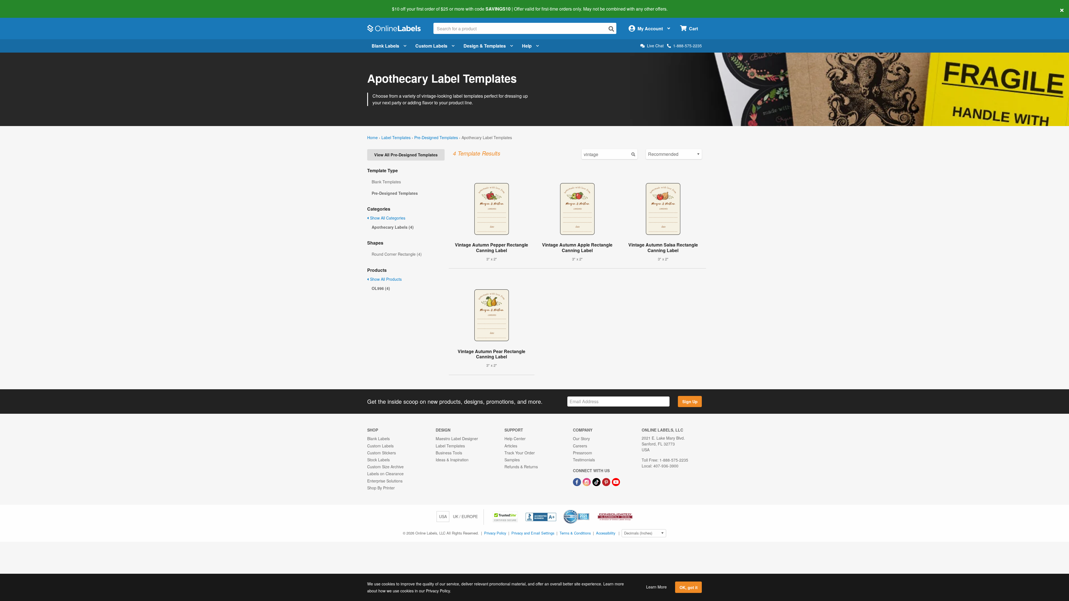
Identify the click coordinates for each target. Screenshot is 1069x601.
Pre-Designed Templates (436, 137)
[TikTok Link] (597, 481)
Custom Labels (431, 46)
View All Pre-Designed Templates (406, 154)
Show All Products (385, 279)
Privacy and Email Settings (532, 533)
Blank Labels (385, 46)
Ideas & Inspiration (452, 459)
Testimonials (584, 459)
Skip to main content (20, 5)
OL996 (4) (381, 288)
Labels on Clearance (385, 473)
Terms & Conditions (575, 533)
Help (527, 46)
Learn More (656, 587)
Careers (580, 446)
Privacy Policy (495, 533)
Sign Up (690, 401)
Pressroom (582, 452)
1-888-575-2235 (687, 45)
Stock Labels (378, 459)
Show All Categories (387, 218)
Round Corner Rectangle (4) (397, 254)
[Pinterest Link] (606, 481)
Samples (512, 459)
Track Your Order (519, 452)
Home (372, 137)
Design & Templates (485, 46)
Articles (510, 446)
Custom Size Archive (385, 466)
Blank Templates (386, 181)
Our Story (581, 438)
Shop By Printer (381, 488)
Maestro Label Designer (457, 438)
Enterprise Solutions (385, 481)
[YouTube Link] (616, 481)
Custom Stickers (381, 452)
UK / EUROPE (465, 516)
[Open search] (611, 29)
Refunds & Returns (521, 466)
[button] (506, 516)
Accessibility (605, 533)
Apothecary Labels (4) (393, 227)
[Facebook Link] (577, 481)
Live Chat (655, 46)
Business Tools (449, 452)
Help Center (515, 438)
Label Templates (396, 137)
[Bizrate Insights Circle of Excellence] (587, 510)
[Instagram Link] (587, 481)
